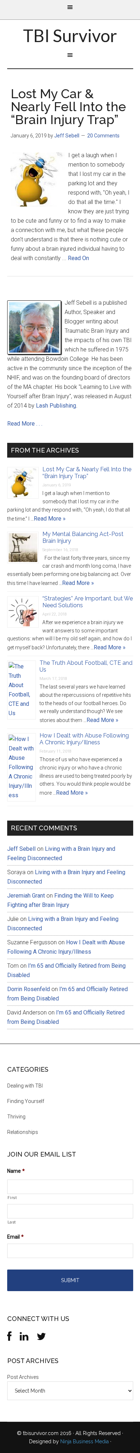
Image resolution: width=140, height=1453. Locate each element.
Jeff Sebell (21, 848)
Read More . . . (24, 423)
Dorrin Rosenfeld (28, 989)
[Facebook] (9, 1338)
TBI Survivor (70, 35)
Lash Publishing (56, 405)
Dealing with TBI (25, 1086)
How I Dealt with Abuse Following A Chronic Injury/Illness (84, 739)
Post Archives (23, 1377)
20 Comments (103, 136)
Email (15, 1237)
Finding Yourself (25, 1101)
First (12, 1197)
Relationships (22, 1132)
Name (16, 1171)
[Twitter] (41, 1338)
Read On (78, 258)
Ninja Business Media (84, 1441)
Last (12, 1222)
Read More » (50, 518)
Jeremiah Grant (26, 895)
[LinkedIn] (24, 1338)
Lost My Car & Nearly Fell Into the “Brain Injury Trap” (68, 106)
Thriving (16, 1117)
